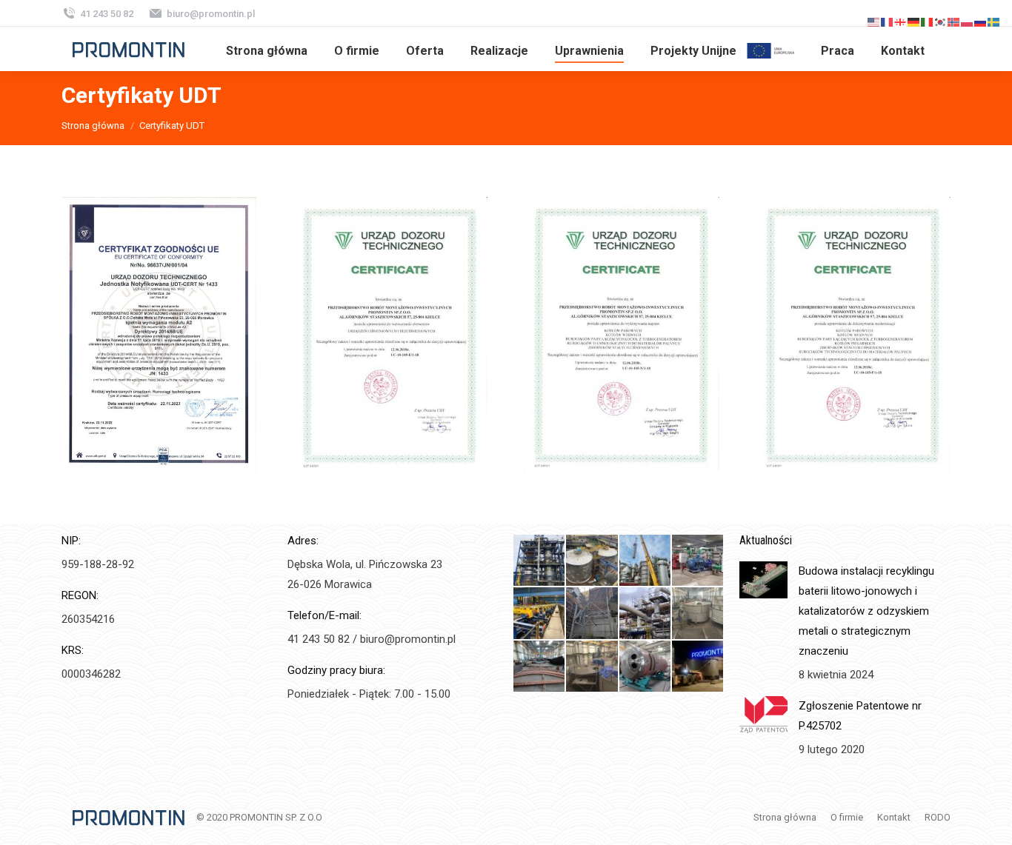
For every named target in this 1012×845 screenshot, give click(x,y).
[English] (874, 21)
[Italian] (927, 21)
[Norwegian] (954, 21)
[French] (887, 21)
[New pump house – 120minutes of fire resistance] (698, 561)
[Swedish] (994, 21)
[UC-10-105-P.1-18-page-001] (853, 334)
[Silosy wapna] (592, 667)
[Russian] (981, 21)
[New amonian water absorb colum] (539, 561)
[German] (914, 21)
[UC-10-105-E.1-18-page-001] (390, 334)
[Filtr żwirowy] (645, 667)
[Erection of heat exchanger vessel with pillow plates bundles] (645, 561)
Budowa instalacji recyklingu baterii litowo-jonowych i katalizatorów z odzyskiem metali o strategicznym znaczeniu (866, 611)
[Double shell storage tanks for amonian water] (592, 561)
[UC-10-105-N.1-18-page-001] (622, 334)
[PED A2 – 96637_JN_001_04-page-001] (158, 334)
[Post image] (763, 579)
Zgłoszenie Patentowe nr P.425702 (860, 715)
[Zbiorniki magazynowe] (698, 613)
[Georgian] (901, 21)
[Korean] (941, 21)
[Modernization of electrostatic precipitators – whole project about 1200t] (592, 613)
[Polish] (967, 21)
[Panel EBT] (539, 667)
